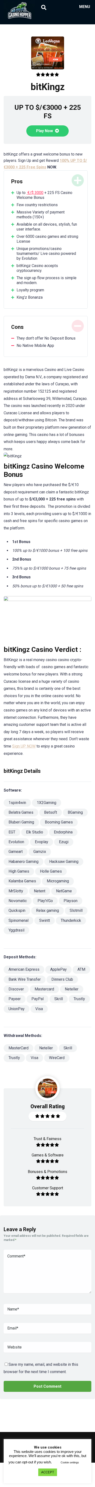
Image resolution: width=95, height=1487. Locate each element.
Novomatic (18, 900)
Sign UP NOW (24, 746)
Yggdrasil (16, 930)
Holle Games (51, 871)
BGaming (75, 812)
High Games (19, 871)
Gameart (16, 851)
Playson (70, 900)
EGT (12, 832)
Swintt (44, 920)
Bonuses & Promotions (47, 1171)
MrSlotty (16, 891)
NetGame (64, 891)
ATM (81, 969)
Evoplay (41, 842)
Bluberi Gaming (21, 822)
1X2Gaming (46, 802)
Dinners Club (62, 979)
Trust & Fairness (47, 1138)
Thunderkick (71, 920)
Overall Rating (47, 1106)
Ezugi (63, 842)
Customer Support (47, 1188)
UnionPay (17, 1009)
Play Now (45, 131)
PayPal (37, 999)
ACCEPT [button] (47, 1472)
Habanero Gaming (23, 861)
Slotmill (76, 910)
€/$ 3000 (35, 192)
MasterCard (18, 1048)
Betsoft (50, 812)
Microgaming (58, 881)
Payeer (15, 999)
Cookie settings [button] (70, 1462)
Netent (39, 891)
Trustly (79, 999)
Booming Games (59, 822)
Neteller (71, 989)
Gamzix (39, 851)
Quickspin (17, 910)
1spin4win (17, 802)
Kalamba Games (22, 881)
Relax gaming (47, 910)
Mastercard (44, 989)
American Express (24, 969)
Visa (39, 1009)
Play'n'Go (45, 900)
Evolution (16, 842)
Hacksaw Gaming (63, 861)
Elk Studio (34, 832)
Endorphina (63, 832)
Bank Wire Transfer (25, 979)
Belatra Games (21, 812)
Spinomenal (18, 920)
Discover (16, 989)
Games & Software (48, 1155)
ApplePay (58, 969)
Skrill (58, 999)
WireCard (57, 1057)
